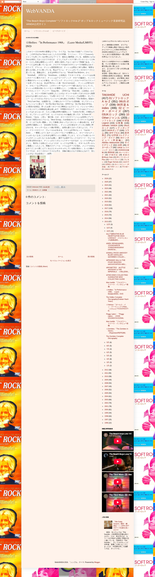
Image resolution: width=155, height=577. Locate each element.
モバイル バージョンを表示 (60, 261)
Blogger (97, 562)
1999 (107, 413)
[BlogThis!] (58, 187)
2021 (107, 195)
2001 (107, 406)
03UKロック (36, 190)
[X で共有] (60, 187)
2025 (107, 182)
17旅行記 (113, 155)
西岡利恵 (111, 152)
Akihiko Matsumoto (110, 142)
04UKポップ (113, 130)
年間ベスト (114, 167)
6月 (108, 352)
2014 (107, 218)
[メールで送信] (56, 187)
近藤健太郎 (107, 169)
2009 (107, 380)
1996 (107, 423)
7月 (108, 349)
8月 (108, 346)
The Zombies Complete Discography (115, 337)
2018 (107, 205)
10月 (109, 231)
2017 (107, 208)
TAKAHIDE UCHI (115, 94)
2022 (107, 192)
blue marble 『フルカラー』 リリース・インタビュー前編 (117, 323)
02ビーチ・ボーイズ (115, 109)
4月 (108, 359)
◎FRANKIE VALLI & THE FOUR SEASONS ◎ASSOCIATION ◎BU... (116, 262)
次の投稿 (29, 257)
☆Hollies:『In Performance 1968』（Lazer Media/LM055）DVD (116, 292)
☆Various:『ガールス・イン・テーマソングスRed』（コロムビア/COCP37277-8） (117, 308)
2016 (107, 212)
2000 (107, 410)
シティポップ (122, 128)
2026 (107, 178)
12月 (109, 224)
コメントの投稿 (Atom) (39, 266)
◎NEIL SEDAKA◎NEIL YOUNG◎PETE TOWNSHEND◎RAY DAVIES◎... (115, 246)
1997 (107, 419)
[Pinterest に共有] (64, 187)
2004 (107, 396)
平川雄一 (125, 167)
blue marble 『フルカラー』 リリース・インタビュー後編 (117, 284)
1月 (108, 366)
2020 (107, 198)
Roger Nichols (113, 162)
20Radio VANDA (109, 125)
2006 (107, 390)
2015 (107, 215)
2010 (107, 376)
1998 (107, 416)
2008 (107, 383)
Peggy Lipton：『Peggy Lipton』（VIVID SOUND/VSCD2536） (115, 316)
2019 (107, 202)
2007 (107, 386)
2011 (106, 373)
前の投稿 (91, 257)
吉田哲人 (108, 164)
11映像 (44, 190)
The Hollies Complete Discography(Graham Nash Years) (117, 299)
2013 (107, 221)
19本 (120, 145)
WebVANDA (40, 10)
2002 (107, 403)
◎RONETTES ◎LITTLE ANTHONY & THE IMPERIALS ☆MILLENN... (117, 270)
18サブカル (114, 133)
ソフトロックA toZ (41, 31)
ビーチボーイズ (59, 31)
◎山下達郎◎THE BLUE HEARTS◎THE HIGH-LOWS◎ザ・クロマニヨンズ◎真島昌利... (117, 237)
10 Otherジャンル (115, 116)
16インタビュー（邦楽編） (115, 139)
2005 (107, 393)
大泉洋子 (125, 162)
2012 (107, 370)
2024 (107, 185)
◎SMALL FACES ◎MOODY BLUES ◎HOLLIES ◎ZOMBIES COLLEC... (116, 255)
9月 (108, 342)
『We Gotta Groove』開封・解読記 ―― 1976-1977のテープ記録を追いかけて (121, 526)
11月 (108, 228)
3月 (108, 362)
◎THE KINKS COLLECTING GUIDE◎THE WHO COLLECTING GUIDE (117, 277)
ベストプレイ (114, 159)
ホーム (27, 31)
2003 (107, 400)
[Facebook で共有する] (62, 187)
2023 (107, 188)
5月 (108, 356)
